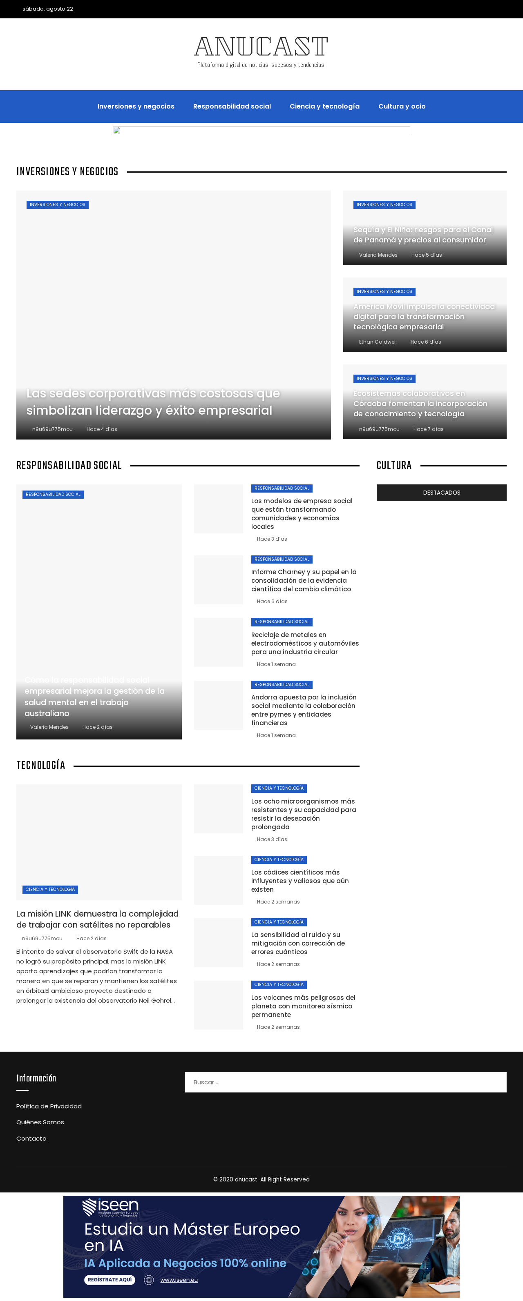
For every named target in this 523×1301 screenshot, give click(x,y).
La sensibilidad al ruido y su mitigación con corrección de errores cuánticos (298, 943)
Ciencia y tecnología (50, 889)
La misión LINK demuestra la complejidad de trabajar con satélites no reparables (97, 919)
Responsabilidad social (53, 494)
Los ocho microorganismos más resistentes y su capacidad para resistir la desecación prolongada (303, 814)
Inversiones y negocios (57, 205)
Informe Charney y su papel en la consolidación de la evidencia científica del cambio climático (304, 580)
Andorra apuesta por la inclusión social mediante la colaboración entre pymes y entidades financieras (304, 710)
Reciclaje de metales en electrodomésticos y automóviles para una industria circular (305, 643)
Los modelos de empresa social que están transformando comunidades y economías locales (302, 514)
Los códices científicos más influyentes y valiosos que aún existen (300, 881)
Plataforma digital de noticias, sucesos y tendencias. (261, 64)
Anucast (261, 49)
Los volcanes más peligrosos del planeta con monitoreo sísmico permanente (303, 1006)
